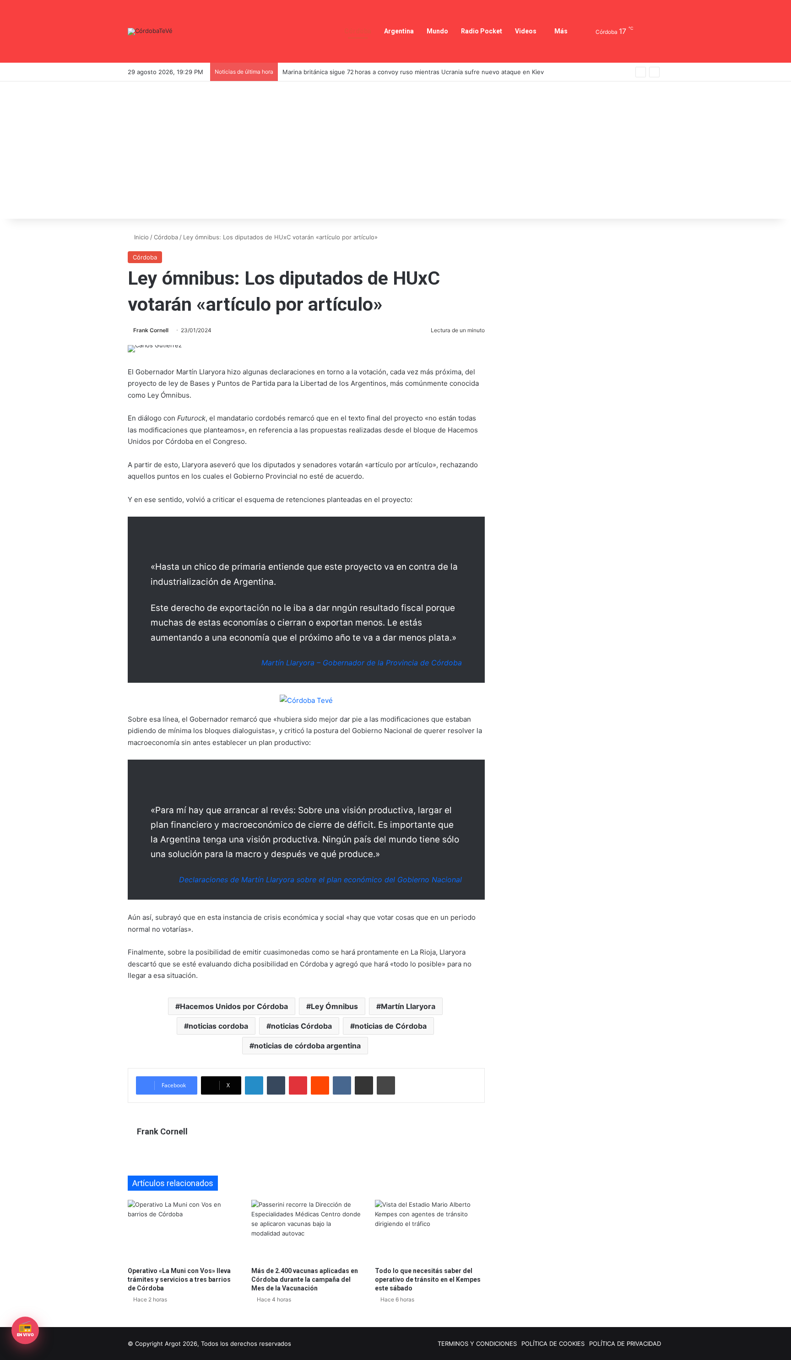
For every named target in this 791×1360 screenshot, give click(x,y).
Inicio (140, 237)
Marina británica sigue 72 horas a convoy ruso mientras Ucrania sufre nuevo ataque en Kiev (413, 72)
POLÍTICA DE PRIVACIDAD (625, 1343)
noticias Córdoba (301, 1026)
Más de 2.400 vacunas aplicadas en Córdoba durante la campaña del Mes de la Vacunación (304, 1279)
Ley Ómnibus (334, 1006)
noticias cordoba (218, 1026)
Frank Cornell (150, 330)
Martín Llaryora (408, 1006)
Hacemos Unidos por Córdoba (234, 1006)
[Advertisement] (395, 150)
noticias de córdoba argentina (307, 1045)
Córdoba (357, 31)
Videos (525, 31)
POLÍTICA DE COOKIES (553, 1343)
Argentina (399, 31)
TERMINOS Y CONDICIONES (477, 1343)
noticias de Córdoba (391, 1026)
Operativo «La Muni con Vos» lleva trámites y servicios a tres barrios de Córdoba (179, 1279)
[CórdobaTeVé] (150, 31)
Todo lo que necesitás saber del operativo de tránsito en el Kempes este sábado (428, 1279)
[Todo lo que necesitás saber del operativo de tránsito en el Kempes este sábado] (430, 1231)
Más (561, 31)
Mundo (437, 31)
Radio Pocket (481, 31)
